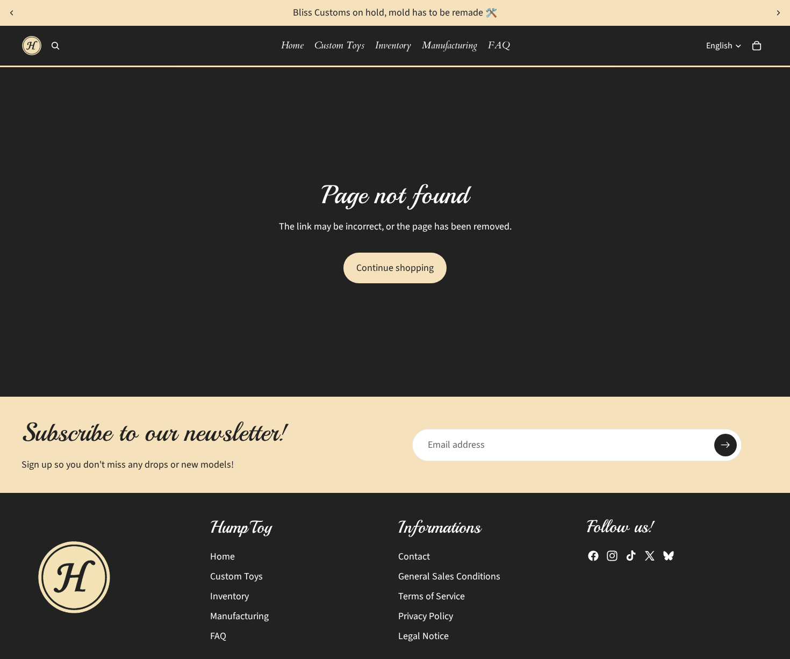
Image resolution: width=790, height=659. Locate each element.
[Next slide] (778, 13)
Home (222, 556)
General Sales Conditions (449, 576)
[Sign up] (725, 445)
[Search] (55, 46)
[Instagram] (612, 556)
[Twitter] (649, 556)
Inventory (229, 596)
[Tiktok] (630, 556)
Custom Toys (236, 576)
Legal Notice (423, 636)
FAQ (218, 636)
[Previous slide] (12, 13)
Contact (414, 556)
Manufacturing (239, 616)
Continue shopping (395, 268)
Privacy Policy (425, 616)
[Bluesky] (668, 556)
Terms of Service (431, 596)
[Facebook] (593, 556)
